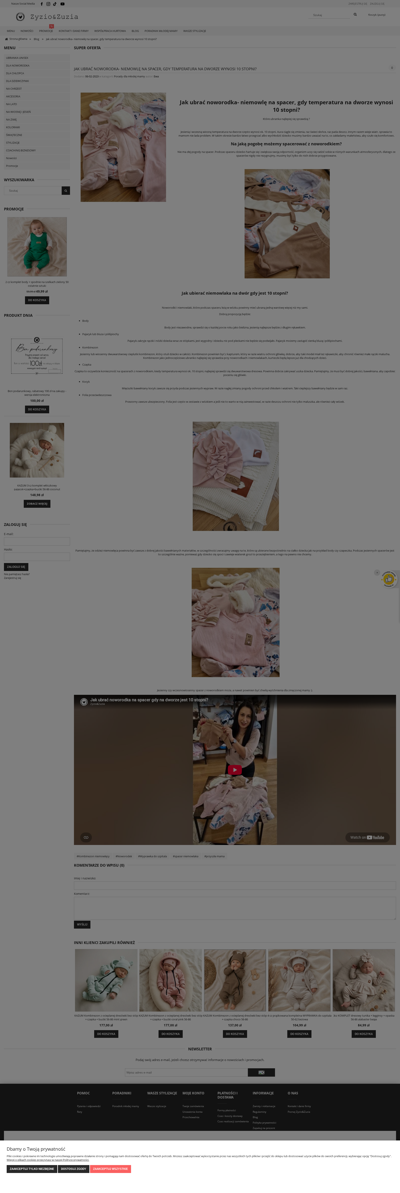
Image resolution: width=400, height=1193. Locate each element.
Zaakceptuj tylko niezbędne (32, 1168)
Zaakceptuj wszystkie (110, 1168)
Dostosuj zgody (73, 1168)
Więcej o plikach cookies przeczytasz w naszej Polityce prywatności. (48, 1160)
